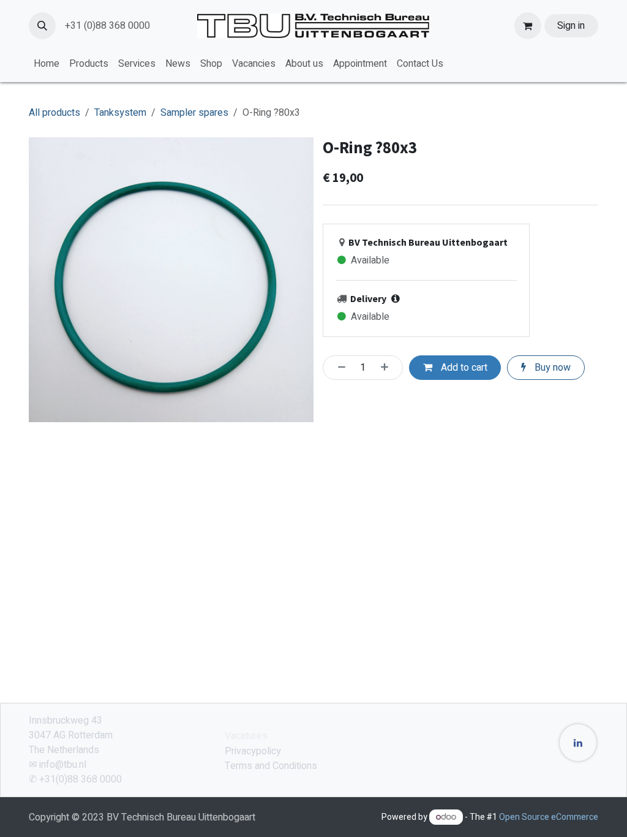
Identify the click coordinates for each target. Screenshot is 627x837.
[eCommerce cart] (527, 25)
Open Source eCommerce (548, 817)
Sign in (571, 25)
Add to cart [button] (462, 367)
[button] (42, 25)
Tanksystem (120, 112)
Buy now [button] (551, 367)
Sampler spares (194, 112)
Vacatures (246, 736)
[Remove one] (338, 367)
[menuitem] (46, 63)
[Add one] (388, 367)
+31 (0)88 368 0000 (107, 25)
